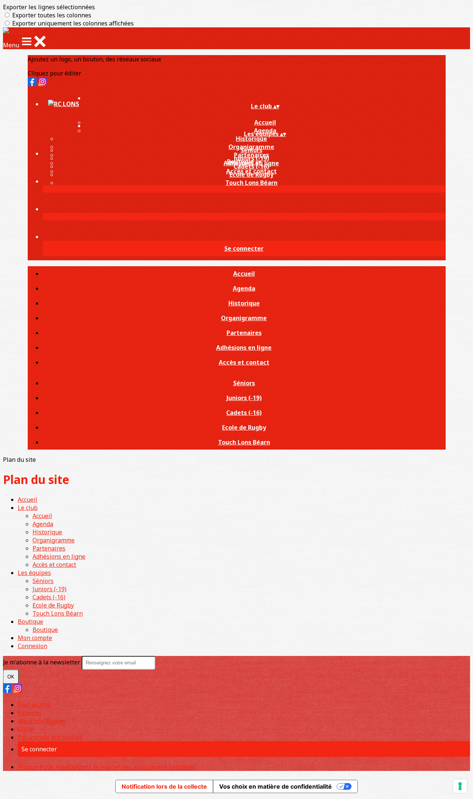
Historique (251, 139)
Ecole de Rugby (251, 174)
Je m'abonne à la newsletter (42, 662)
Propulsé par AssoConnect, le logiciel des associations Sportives (106, 767)
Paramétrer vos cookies (50, 737)
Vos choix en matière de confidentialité (275, 786)
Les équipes (34, 573)
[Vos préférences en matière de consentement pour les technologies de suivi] (460, 786)
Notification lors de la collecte (164, 786)
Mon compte (35, 638)
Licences (29, 713)
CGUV (26, 729)
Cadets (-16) (251, 166)
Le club (28, 508)
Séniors (251, 150)
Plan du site (34, 705)
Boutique (30, 621)
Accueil (244, 274)
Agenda (244, 288)
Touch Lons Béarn (251, 183)
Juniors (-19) (244, 398)
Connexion (32, 646)
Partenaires (244, 333)
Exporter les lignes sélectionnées (49, 7)
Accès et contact (244, 362)
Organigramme (244, 318)
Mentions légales (42, 721)
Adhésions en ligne (244, 347)
